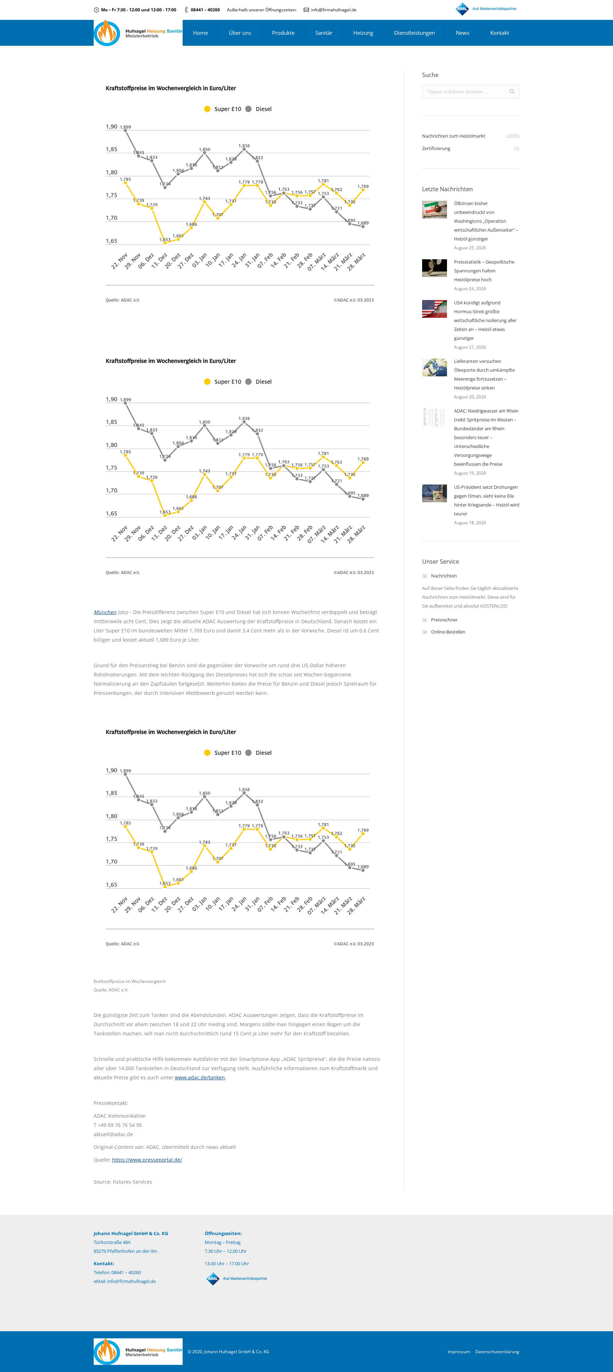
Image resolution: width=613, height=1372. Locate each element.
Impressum (459, 1352)
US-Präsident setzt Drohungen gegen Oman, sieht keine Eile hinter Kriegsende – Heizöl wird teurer (486, 500)
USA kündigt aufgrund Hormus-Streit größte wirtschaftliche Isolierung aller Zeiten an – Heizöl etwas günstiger (485, 320)
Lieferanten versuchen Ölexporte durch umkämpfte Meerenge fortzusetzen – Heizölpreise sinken (484, 374)
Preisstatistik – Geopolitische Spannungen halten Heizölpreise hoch (484, 271)
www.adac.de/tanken (200, 1077)
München (105, 612)
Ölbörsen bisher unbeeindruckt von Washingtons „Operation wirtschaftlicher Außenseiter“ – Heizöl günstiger (486, 221)
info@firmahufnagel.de (334, 10)
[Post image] (434, 209)
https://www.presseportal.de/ (147, 1159)
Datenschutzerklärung (497, 1352)
